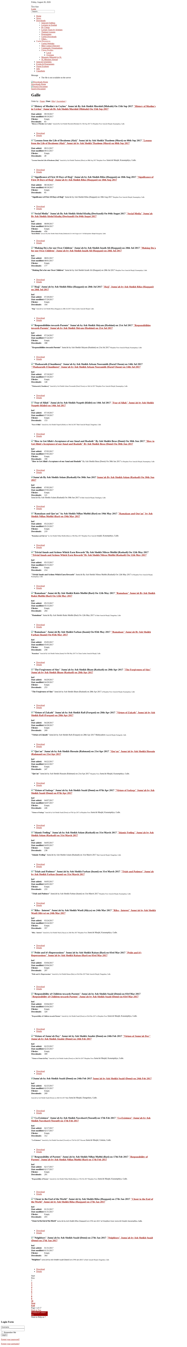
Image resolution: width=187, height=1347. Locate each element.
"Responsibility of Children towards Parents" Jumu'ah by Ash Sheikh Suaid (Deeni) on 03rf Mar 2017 (85, 996)
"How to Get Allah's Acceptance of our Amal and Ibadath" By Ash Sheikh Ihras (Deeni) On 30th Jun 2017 (92, 442)
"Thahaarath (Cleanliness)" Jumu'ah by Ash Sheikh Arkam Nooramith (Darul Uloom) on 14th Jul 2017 (86, 367)
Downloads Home (38, 84)
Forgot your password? (10, 1339)
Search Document (38, 89)
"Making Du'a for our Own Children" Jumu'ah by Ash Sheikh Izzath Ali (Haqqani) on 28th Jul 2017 (93, 249)
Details (39, 135)
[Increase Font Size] (31, 4)
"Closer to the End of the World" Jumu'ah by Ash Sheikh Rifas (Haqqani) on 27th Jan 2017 (92, 1200)
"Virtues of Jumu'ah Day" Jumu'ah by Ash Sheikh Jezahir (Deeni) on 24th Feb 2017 (91, 1037)
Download (40, 133)
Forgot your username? (10, 1344)
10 (32, 1301)
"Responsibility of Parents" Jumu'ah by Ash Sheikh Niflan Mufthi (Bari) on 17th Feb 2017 (89, 1158)
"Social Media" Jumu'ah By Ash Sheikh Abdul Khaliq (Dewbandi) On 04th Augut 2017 (92, 215)
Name (42, 101)
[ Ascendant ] (60, 101)
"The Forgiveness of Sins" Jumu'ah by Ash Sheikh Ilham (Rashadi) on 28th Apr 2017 (91, 671)
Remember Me (10, 1332)
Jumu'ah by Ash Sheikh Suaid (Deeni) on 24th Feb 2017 (122, 1078)
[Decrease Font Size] (32, 4)
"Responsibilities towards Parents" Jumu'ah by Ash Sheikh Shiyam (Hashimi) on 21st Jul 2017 (91, 326)
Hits (53, 101)
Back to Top (36, 1310)
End (33, 1305)
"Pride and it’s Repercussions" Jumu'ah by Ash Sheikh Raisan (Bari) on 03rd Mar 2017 (86, 954)
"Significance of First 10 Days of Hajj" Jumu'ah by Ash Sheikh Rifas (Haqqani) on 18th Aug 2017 (92, 178)
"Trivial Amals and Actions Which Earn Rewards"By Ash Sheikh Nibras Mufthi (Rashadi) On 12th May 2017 (89, 555)
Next (33, 1303)
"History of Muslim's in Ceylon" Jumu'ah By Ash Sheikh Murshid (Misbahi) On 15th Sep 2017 (93, 107)
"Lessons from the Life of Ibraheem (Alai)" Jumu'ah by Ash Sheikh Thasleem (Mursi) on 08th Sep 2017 (91, 142)
